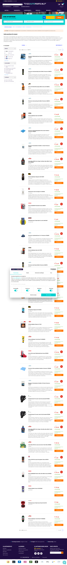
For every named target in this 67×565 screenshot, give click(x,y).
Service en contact (22, 548)
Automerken (16, 6)
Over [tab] (51, 272)
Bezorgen (5, 551)
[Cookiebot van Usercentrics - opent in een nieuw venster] (51, 269)
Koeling (38, 10)
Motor (7, 10)
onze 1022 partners (17, 277)
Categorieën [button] (7, 63)
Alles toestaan (48, 294)
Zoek (59, 17)
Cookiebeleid (21, 553)
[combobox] (14, 21)
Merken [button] (6, 48)
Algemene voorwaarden (23, 549)
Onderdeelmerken (25, 6)
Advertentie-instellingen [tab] (39, 272)
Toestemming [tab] (15, 272)
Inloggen (61, 6)
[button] (6, 60)
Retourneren (5, 553)
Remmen (48, 10)
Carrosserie (27, 10)
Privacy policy (21, 551)
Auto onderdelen (7, 6)
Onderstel (17, 10)
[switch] (27, 290)
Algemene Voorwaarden (36, 557)
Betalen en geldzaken (7, 549)
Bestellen (4, 548)
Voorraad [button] (7, 77)
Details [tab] (27, 272)
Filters (23, 45)
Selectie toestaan (33, 294)
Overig (59, 10)
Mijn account (5, 554)
